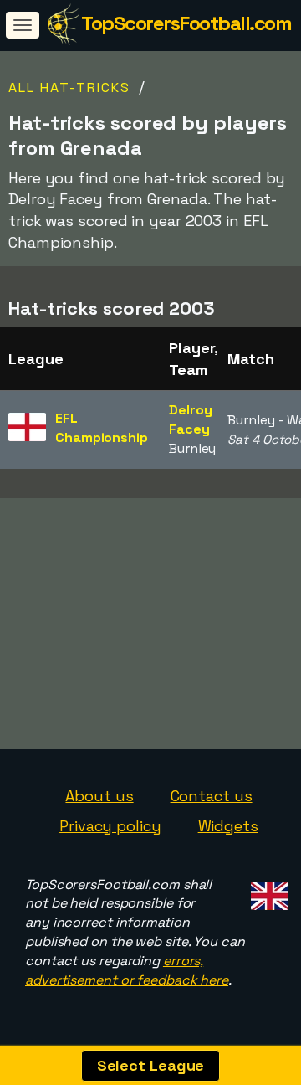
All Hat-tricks (69, 87)
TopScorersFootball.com (186, 23)
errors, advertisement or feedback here (126, 970)
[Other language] (267, 891)
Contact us (212, 795)
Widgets (228, 826)
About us (99, 795)
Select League (151, 1065)
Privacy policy (110, 826)
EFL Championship (101, 427)
